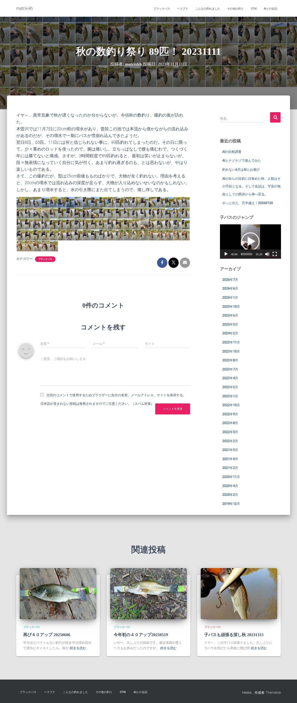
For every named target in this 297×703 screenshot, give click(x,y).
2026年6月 (230, 288)
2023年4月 (230, 378)
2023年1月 (230, 396)
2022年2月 (230, 441)
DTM (254, 8)
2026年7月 (230, 279)
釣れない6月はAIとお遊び (241, 169)
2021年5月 (230, 450)
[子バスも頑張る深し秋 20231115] (239, 593)
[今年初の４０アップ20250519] (148, 593)
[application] (250, 241)
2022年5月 (230, 432)
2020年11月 (231, 477)
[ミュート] (267, 254)
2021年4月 (230, 459)
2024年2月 (230, 333)
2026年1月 (230, 297)
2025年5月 (230, 324)
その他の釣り (235, 8)
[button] (250, 241)
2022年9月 (230, 414)
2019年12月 (231, 504)
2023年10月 (231, 351)
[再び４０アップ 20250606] (58, 593)
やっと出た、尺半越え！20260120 (247, 203)
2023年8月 (230, 360)
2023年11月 (231, 342)
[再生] (226, 254)
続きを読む (78, 648)
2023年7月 (230, 369)
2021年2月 (230, 468)
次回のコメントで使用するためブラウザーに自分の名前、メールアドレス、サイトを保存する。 (116, 395)
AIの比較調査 (232, 152)
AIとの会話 (270, 8)
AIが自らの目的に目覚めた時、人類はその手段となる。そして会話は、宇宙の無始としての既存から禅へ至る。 (251, 186)
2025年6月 (230, 315)
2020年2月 (230, 495)
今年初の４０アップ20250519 (141, 634)
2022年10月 (231, 405)
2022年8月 (230, 423)
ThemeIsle (273, 692)
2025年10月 (231, 306)
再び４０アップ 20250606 (46, 634)
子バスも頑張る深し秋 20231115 (234, 634)
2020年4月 (230, 486)
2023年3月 (230, 387)
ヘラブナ (182, 8)
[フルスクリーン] (274, 254)
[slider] (246, 254)
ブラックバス (161, 8)
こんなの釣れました (207, 8)
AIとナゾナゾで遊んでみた (241, 160)
